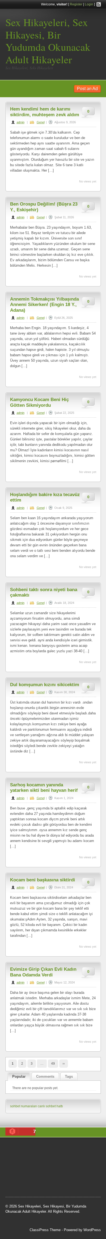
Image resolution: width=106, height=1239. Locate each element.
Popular (19, 1076)
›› (64, 1063)
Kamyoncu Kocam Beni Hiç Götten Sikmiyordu (39, 402)
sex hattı (54, 1175)
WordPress (92, 1230)
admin (20, 122)
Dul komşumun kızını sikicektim (44, 684)
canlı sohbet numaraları (49, 1169)
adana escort (42, 1148)
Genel (41, 122)
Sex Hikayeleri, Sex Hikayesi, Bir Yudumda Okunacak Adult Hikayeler (47, 40)
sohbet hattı (31, 1162)
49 (53, 1063)
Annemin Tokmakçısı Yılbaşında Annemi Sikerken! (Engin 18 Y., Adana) (44, 305)
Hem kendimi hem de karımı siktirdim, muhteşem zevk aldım (44, 111)
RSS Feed (98, 4)
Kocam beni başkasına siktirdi (42, 879)
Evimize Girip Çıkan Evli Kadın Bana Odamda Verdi (43, 972)
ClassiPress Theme (45, 1230)
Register (76, 4)
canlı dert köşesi (32, 1175)
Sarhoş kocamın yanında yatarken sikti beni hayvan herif (44, 787)
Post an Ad (87, 88)
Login (89, 4)
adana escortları (69, 1148)
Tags (69, 1076)
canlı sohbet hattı (50, 1106)
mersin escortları (63, 1182)
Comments (45, 1076)
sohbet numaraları (23, 1106)
